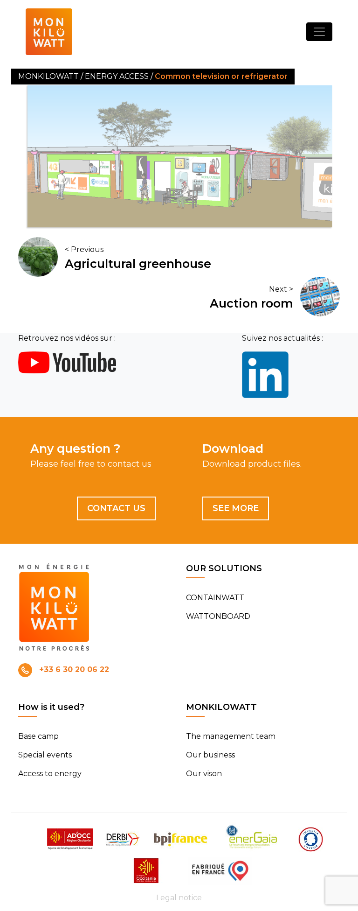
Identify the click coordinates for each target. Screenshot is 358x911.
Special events (45, 754)
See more (236, 508)
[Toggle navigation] (319, 31)
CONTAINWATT (215, 597)
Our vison (204, 773)
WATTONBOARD (218, 616)
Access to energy (50, 773)
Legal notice (179, 897)
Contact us (116, 508)
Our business (210, 754)
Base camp (38, 736)
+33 (74, 669)
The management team (230, 736)
